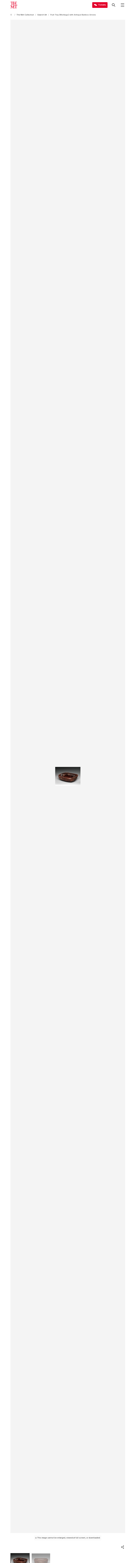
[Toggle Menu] (122, 5)
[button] (122, 1547)
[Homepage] (13, 5)
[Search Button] (113, 5)
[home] (11, 14)
